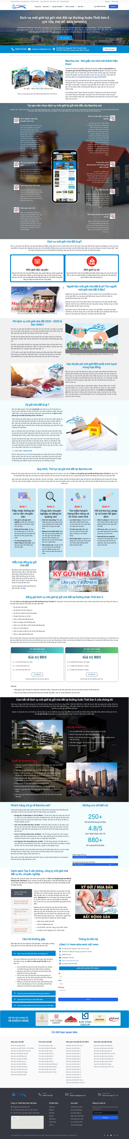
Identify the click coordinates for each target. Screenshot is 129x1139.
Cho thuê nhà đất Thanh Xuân (47, 1069)
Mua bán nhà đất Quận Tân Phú (75, 1082)
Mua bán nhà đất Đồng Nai (19, 1056)
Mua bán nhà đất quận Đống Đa (103, 1045)
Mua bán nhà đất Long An (18, 1061)
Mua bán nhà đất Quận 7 (73, 1064)
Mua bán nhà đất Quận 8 (73, 1066)
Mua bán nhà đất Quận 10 (73, 1072)
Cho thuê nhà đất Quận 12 (46, 1056)
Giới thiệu (51, 1113)
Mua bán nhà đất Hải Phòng (19, 1066)
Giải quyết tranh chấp (77, 1119)
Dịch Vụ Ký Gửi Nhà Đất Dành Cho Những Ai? (32, 954)
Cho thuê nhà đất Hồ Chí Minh (47, 1048)
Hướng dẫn (52, 1119)
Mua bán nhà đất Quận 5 (73, 1059)
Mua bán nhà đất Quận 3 (73, 1053)
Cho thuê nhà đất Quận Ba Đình (48, 1066)
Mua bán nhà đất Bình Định (19, 1074)
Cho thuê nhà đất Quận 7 (46, 1059)
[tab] (21, 893)
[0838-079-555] (95, 6)
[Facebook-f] (104, 1135)
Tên (59, 973)
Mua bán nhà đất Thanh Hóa (19, 1069)
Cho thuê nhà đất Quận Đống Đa (48, 1064)
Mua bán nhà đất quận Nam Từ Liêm (104, 1053)
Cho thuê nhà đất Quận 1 (46, 1051)
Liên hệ (51, 1125)
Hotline (45, 1093)
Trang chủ (37, 6)
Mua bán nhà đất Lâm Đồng (19, 1059)
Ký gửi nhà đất (57, 6)
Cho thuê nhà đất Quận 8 (46, 1061)
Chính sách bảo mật (76, 1107)
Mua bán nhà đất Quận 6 (73, 1061)
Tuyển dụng (52, 1122)
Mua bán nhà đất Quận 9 (73, 1069)
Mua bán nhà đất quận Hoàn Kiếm (103, 1048)
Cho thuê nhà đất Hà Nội (46, 1045)
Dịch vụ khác (69, 6)
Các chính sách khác (77, 1122)
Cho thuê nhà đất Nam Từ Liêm (48, 1072)
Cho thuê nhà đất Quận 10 (46, 1053)
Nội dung (61, 987)
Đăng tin (113, 6)
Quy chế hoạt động (76, 1110)
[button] (34, 953)
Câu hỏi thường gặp (76, 1125)
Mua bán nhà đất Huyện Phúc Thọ (104, 1066)
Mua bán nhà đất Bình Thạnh (74, 1080)
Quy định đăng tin (76, 1113)
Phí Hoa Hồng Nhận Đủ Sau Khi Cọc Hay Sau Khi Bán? (35, 1005)
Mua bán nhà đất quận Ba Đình (103, 1051)
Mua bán (46, 6)
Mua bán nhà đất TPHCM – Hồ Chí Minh (22, 1048)
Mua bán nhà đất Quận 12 (73, 1077)
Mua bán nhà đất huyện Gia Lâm (103, 1061)
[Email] (66, 1094)
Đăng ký (107, 1)
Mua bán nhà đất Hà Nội (18, 1045)
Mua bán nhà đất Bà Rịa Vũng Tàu (21, 1051)
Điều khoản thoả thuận (77, 1116)
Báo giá (51, 1116)
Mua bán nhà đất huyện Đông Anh (104, 1059)
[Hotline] (40, 1094)
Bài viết (80, 6)
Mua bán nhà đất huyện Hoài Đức (103, 1056)
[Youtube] (111, 1135)
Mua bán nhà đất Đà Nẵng (18, 1064)
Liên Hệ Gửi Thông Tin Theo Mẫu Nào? (30, 999)
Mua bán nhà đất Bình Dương (19, 1053)
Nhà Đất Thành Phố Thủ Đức (74, 1045)
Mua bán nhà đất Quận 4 (73, 1056)
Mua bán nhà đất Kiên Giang (19, 1072)
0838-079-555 (101, 6)
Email (60, 980)
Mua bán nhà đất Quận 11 (73, 1074)
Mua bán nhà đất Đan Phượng (102, 1064)
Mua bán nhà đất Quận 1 (73, 1048)
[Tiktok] (108, 1135)
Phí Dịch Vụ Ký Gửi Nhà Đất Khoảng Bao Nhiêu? (33, 993)
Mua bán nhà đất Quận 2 (73, 1051)
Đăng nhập (115, 1)
